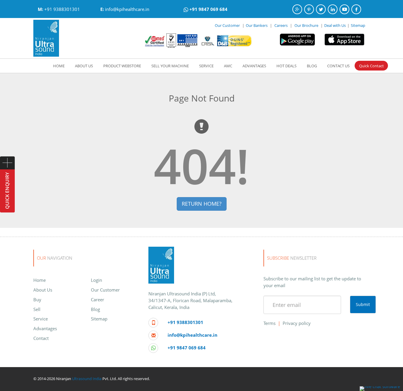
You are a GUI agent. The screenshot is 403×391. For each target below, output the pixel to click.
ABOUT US (84, 65)
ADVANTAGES (254, 65)
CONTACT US (338, 65)
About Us (42, 290)
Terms (269, 323)
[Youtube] (344, 9)
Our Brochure (306, 25)
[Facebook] (356, 9)
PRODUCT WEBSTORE (122, 65)
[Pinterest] (309, 9)
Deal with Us (335, 25)
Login (96, 280)
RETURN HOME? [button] (202, 203)
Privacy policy (297, 323)
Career (97, 299)
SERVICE (206, 65)
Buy (37, 299)
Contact (41, 338)
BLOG (312, 65)
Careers (281, 25)
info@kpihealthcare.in (127, 9)
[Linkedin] (333, 9)
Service (40, 319)
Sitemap (358, 25)
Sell (36, 309)
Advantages (45, 328)
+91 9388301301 (62, 9)
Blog (95, 309)
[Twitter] (321, 9)
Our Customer (227, 25)
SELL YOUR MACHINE (170, 65)
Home (39, 280)
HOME (59, 65)
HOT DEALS (286, 65)
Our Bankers (257, 25)
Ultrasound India (86, 378)
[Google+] (297, 9)
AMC (228, 65)
